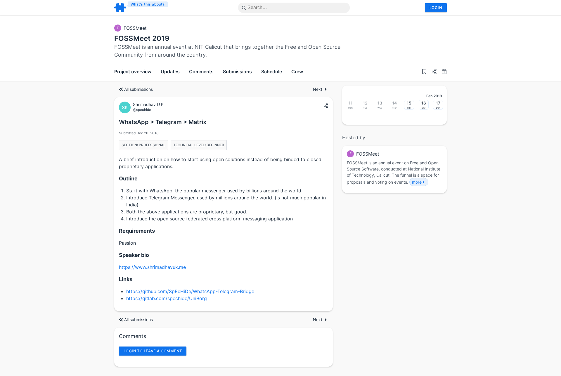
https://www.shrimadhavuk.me (152, 267)
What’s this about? (148, 4)
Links (125, 279)
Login (436, 7)
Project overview (132, 71)
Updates (170, 71)
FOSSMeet (135, 28)
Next (317, 89)
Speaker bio (134, 255)
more (417, 182)
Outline (128, 178)
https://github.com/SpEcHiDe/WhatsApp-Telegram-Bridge (190, 291)
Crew (297, 71)
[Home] (141, 7)
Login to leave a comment (153, 351)
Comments (201, 71)
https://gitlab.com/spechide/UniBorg (166, 298)
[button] (432, 72)
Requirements (137, 231)
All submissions (138, 89)
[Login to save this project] (424, 72)
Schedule (271, 71)
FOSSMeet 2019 (141, 38)
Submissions (237, 71)
